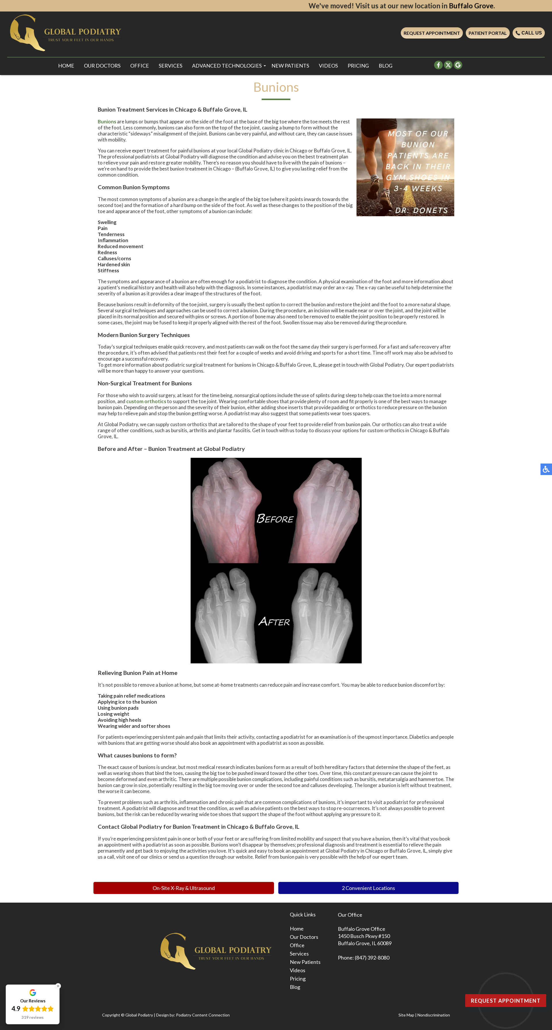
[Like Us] (438, 68)
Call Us (532, 32)
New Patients (290, 65)
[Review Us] (458, 68)
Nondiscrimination (433, 1014)
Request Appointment (432, 33)
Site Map (406, 1014)
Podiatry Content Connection (203, 1014)
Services (170, 65)
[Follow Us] (448, 68)
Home (66, 65)
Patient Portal (488, 33)
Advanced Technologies (227, 65)
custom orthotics (146, 401)
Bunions (107, 121)
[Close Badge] (58, 986)
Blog (385, 65)
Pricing (358, 65)
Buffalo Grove (413, 5)
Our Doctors (102, 65)
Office (139, 65)
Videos (328, 65)
